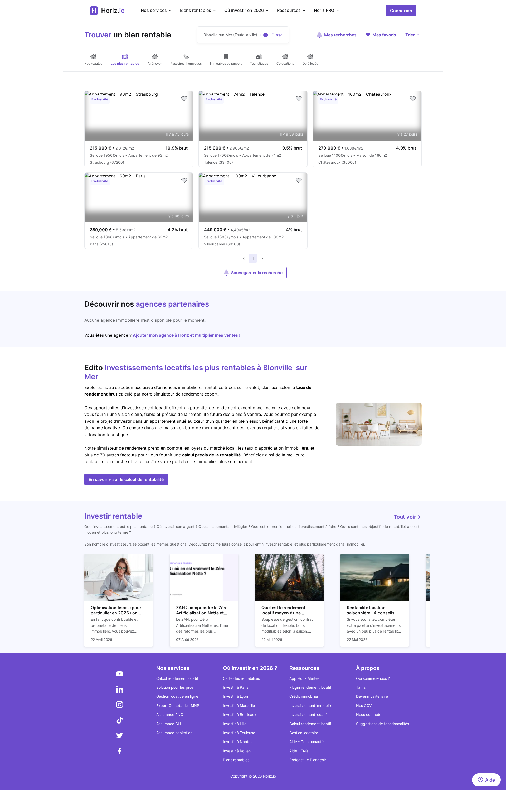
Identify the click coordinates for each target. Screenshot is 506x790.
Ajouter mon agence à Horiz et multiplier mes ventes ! (186, 335)
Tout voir (405, 517)
